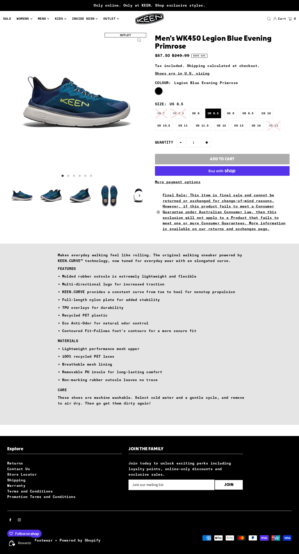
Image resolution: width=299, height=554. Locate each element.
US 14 (256, 125)
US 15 (273, 125)
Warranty (16, 486)
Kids (59, 19)
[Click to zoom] (139, 40)
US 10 (266, 113)
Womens (23, 19)
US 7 (161, 113)
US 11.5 (202, 125)
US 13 (238, 125)
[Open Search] (269, 19)
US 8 (196, 113)
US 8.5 (213, 113)
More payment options (178, 182)
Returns (15, 463)
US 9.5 (248, 113)
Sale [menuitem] (7, 19)
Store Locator (22, 474)
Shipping (196, 66)
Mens (42, 19)
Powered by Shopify (80, 540)
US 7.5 (178, 113)
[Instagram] (19, 520)
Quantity (164, 142)
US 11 (183, 125)
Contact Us (18, 469)
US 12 (221, 125)
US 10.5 (163, 125)
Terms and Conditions (30, 491)
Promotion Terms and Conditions (41, 497)
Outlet (109, 19)
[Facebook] (10, 520)
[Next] (139, 195)
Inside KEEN (83, 19)
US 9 (230, 113)
